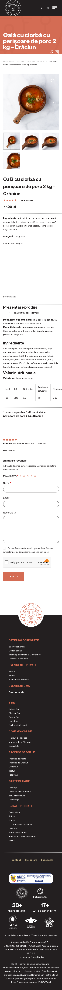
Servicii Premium (17, 795)
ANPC (12, 840)
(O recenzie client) (26, 200)
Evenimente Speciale (19, 679)
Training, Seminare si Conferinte (25, 654)
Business (13, 646)
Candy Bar (14, 717)
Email (6, 497)
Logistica (13, 721)
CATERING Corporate (24, 640)
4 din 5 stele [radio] (31, 476)
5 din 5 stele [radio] (35, 476)
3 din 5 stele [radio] (28, 476)
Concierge (14, 799)
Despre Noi (14, 812)
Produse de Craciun (18, 762)
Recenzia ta (10, 512)
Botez (12, 675)
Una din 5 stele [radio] (20, 476)
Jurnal (12, 820)
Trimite (13, 576)
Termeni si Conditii (18, 832)
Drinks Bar (14, 709)
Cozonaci (13, 766)
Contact (13, 828)
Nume (7, 482)
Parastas (13, 774)
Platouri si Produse (18, 737)
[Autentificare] (48, 8)
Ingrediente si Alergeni (20, 742)
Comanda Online (20, 731)
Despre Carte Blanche (20, 791)
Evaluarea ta (10, 476)
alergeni (19, 243)
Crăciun (34, 61)
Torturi (12, 770)
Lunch (21, 646)
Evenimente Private (23, 665)
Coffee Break (15, 650)
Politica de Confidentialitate (22, 836)
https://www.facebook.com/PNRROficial (31, 982)
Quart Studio (37, 957)
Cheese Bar (15, 713)
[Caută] (42, 8)
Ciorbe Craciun (44, 61)
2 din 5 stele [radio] (24, 476)
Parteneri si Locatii (18, 725)
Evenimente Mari (20, 685)
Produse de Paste (17, 758)
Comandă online (22, 61)
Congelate (14, 745)
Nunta (12, 671)
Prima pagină (8, 61)
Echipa (12, 816)
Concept (13, 787)
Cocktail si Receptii (18, 658)
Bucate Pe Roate (21, 806)
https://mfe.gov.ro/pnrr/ (24, 978)
